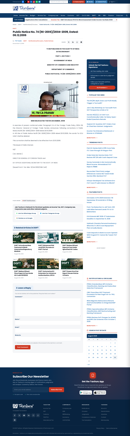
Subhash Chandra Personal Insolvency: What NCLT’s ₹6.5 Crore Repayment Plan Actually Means (102, 225)
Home (16, 15)
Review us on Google (25, 218)
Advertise (104, 414)
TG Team (18, 41)
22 (110, 354)
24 (89, 357)
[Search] (69, 1)
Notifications (85, 408)
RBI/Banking (66, 414)
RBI (99, 15)
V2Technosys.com (48, 428)
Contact (103, 417)
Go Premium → (102, 88)
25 (93, 357)
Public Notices (48, 41)
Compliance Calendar (89, 417)
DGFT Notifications (29, 200)
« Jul (88, 364)
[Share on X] (68, 42)
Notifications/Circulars (30, 24)
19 (97, 354)
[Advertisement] (27, 66)
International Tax (48, 420)
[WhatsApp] (37, 2)
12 (97, 350)
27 (102, 357)
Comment (19, 297)
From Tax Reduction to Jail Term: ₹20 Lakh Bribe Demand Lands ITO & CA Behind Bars (101, 209)
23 (115, 354)
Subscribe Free (56, 390)
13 (102, 350)
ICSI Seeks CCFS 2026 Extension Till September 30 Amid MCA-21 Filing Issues (100, 200)
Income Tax (23, 15)
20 (102, 354)
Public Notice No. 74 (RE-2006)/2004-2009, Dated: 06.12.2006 (45, 33)
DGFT (94, 15)
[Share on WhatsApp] (77, 42)
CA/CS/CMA (66, 420)
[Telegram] (39, 2)
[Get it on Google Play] (85, 392)
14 (106, 350)
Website (18, 335)
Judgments (85, 414)
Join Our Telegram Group (50, 213)
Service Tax (42, 15)
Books (91, 2)
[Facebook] (23, 2)
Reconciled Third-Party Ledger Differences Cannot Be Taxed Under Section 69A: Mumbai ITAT (100, 173)
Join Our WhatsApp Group (27, 213)
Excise (63, 15)
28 (106, 357)
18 (93, 354)
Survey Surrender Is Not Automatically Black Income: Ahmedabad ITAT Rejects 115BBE (101, 164)
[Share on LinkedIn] (73, 42)
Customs (70, 15)
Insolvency (66, 417)
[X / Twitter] (26, 2)
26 (97, 357)
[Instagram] (34, 2)
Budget (32, 15)
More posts (91, 138)
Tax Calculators (86, 420)
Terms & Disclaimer (111, 428)
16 (115, 350)
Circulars (84, 411)
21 (106, 354)
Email (17, 327)
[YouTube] (28, 2)
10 (89, 350)
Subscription (79, 2)
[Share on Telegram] (81, 42)
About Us (104, 408)
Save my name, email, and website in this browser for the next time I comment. (39, 343)
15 (110, 350)
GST (77, 15)
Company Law (53, 15)
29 (111, 357)
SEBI (104, 15)
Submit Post (102, 2)
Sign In (112, 2)
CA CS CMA (86, 15)
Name (17, 319)
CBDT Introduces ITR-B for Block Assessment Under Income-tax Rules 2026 (62, 20)
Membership (105, 420)
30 (115, 357)
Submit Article (105, 411)
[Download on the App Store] (99, 392)
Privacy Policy (100, 428)
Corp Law (119, 15)
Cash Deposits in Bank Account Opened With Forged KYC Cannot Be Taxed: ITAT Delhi (102, 235)
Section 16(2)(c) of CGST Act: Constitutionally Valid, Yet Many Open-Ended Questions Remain (101, 117)
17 (89, 354)
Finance (111, 15)
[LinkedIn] (31, 2)
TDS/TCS (46, 417)
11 (93, 350)
